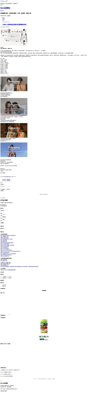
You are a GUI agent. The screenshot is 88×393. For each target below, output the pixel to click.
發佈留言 (2, 190)
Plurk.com (9, 314)
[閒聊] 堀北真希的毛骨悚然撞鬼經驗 (6, 242)
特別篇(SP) (9, 180)
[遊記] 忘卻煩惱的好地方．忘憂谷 (6, 239)
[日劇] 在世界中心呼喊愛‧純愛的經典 (7, 245)
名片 (3, 20)
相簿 (3, 17)
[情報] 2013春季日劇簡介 (4, 252)
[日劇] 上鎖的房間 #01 (4, 247)
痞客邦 (7, 176)
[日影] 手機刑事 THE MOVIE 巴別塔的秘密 (8, 253)
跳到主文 (2, 10)
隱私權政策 (49, 378)
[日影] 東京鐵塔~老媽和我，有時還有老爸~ (8, 235)
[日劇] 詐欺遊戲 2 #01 (4, 265)
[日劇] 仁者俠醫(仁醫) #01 (5, 264)
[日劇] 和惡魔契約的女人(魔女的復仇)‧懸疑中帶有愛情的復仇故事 (26, 266)
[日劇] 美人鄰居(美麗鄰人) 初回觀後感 (7, 266)
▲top (1, 182)
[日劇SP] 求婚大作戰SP (4, 237)
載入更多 (2, 184)
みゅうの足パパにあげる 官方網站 (10, 165)
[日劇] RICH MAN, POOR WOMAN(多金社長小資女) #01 (10, 251)
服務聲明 (53, 378)
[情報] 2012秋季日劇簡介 (4, 248)
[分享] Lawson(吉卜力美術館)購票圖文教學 (8, 269)
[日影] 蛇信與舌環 (3, 240)
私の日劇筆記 (5, 8)
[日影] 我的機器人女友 (4, 236)
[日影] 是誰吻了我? (3, 241)
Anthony (1, 170)
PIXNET (36, 378)
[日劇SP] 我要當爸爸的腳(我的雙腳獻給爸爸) (14, 24)
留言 (9, 176)
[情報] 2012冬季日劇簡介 (4, 246)
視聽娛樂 (8, 15)
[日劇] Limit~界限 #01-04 (4, 256)
